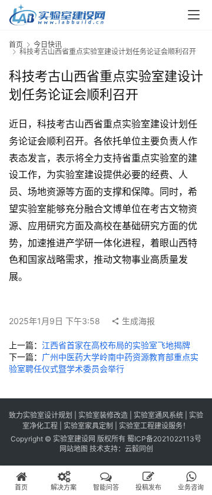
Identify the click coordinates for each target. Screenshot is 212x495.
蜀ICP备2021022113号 (164, 438)
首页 (16, 44)
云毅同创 (139, 448)
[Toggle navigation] (193, 14)
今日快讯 (48, 44)
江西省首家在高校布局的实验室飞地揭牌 (116, 345)
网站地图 (73, 448)
